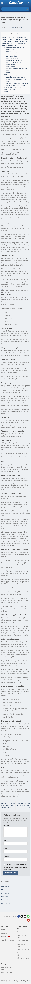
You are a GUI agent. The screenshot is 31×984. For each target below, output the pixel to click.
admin (20, 27)
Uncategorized (6, 15)
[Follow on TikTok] (21, 916)
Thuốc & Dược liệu (7, 900)
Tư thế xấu (10, 66)
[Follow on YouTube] (28, 920)
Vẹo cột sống (11, 71)
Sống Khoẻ (4, 896)
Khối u (10, 73)
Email (5, 848)
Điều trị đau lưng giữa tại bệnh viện (17, 83)
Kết (6, 91)
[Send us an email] (25, 916)
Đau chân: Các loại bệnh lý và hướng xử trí (23, 805)
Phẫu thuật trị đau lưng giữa (15, 85)
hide (18, 34)
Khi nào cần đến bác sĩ (11, 89)
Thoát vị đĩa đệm (12, 54)
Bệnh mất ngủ (5, 886)
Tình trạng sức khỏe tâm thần (16, 68)
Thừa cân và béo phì (13, 62)
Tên (4, 840)
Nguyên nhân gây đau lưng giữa (14, 47)
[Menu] (2, 3)
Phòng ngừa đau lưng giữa (12, 87)
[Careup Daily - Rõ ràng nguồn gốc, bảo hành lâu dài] (15, 3)
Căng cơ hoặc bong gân (14, 60)
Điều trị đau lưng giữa (11, 75)
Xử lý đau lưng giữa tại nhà (15, 77)
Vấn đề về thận (12, 56)
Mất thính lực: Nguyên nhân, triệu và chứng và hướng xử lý (8, 805)
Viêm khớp (11, 50)
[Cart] (28, 3)
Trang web (6, 856)
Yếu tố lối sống (12, 58)
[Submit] (27, 9)
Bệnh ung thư (5, 893)
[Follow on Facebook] (18, 916)
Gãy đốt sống (11, 52)
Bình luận (6, 825)
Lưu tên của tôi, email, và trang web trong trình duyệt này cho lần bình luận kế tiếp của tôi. (15, 867)
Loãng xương (11, 64)
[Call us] (28, 916)
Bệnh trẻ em (5, 890)
